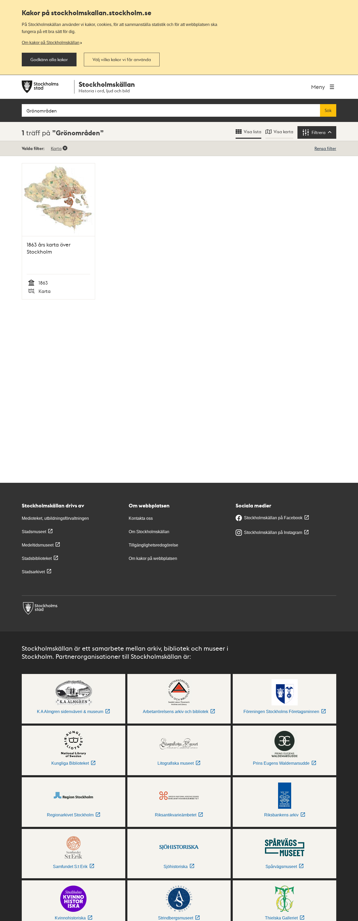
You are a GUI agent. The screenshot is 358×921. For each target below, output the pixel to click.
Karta (56, 148)
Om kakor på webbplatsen (153, 558)
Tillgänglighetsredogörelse (153, 545)
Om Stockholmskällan (149, 531)
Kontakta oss (141, 518)
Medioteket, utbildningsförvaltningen (55, 518)
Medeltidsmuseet (37, 545)
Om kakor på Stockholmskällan (50, 42)
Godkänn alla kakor (49, 59)
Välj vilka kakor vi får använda (122, 59)
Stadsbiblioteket (37, 558)
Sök (328, 110)
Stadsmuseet (34, 531)
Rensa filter (325, 148)
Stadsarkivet (33, 572)
